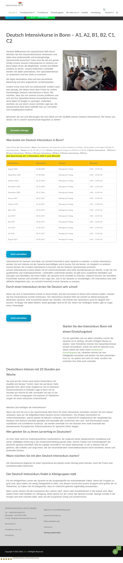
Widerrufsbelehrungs (52, 521)
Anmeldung (95, 12)
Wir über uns (71, 12)
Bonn (26, 552)
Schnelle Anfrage (20, 130)
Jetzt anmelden (19, 254)
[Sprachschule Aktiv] (118, 548)
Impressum (48, 527)
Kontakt (85, 12)
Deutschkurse (10, 524)
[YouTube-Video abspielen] (33, 339)
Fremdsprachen (26, 12)
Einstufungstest (57, 12)
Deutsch (12, 12)
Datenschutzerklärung (52, 515)
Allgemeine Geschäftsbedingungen (57, 510)
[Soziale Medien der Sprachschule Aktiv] (115, 552)
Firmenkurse (42, 12)
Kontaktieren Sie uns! (13, 529)
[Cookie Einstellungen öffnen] (5, 560)
